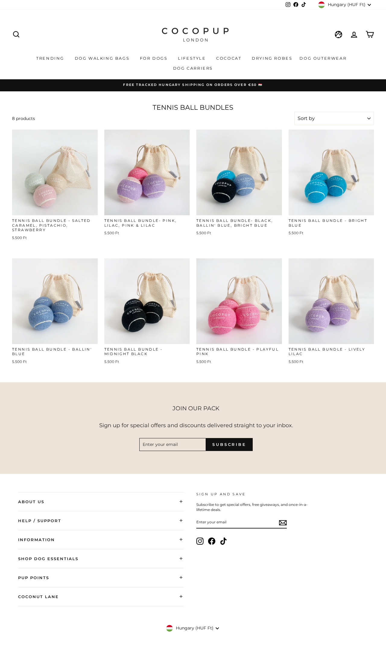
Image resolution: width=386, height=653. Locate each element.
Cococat (229, 58)
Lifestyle (192, 58)
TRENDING (51, 58)
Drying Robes (272, 58)
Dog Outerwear (323, 58)
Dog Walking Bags (103, 58)
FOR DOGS (154, 58)
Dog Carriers (193, 68)
